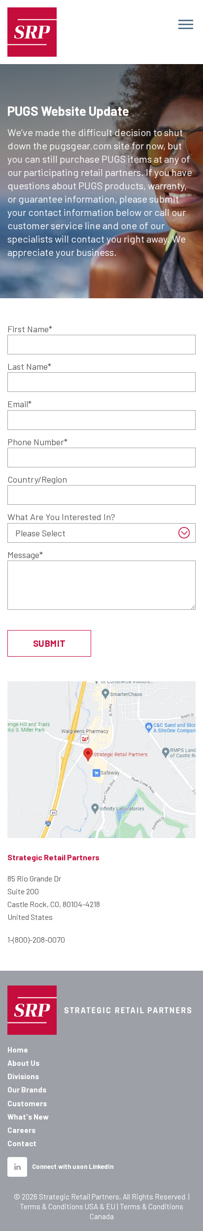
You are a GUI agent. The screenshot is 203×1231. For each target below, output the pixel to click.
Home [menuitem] (17, 1049)
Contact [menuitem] (21, 1143)
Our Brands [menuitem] (26, 1089)
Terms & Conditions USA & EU (67, 1206)
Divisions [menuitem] (23, 1076)
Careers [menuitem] (21, 1129)
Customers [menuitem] (27, 1103)
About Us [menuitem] (23, 1062)
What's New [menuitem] (28, 1116)
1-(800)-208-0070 (36, 939)
